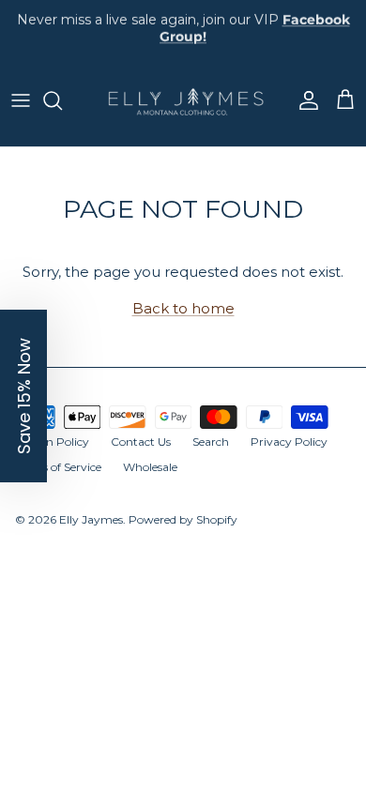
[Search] (62, 100)
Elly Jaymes (91, 519)
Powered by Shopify (183, 519)
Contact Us (141, 441)
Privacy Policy (289, 441)
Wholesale (150, 467)
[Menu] (20, 100)
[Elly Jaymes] (183, 101)
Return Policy (52, 441)
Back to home (183, 308)
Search (210, 441)
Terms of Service (58, 467)
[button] (23, 396)
